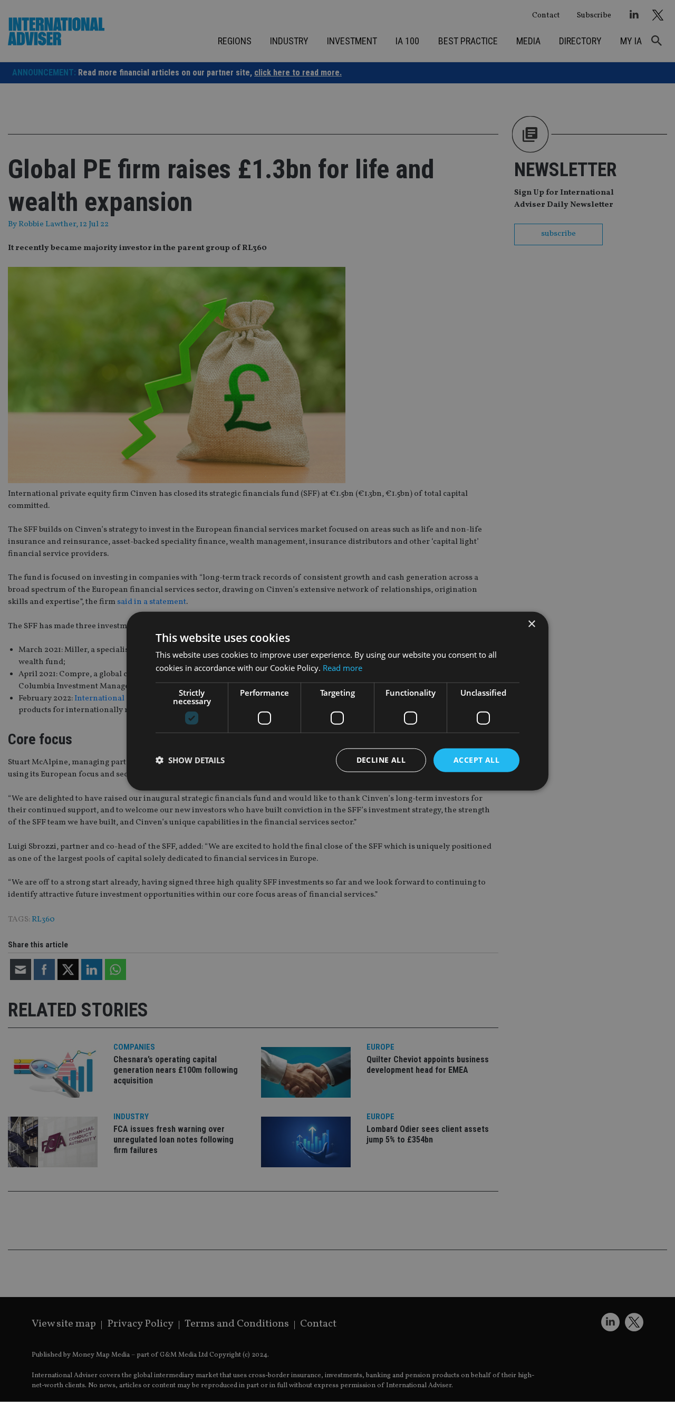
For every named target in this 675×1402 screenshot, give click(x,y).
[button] (190, 760)
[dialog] (337, 701)
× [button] (531, 624)
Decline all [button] (381, 760)
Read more (342, 667)
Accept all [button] (476, 760)
